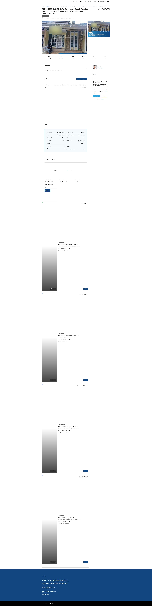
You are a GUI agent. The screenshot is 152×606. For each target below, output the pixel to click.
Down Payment (62, 179)
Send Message (96, 96)
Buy (81, 1)
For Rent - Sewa (61, 424)
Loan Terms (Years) (49, 184)
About (76, 1)
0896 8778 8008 (103, 1)
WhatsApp (100, 99)
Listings (89, 1)
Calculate (47, 190)
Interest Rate (77, 179)
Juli (60, 250)
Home (72, 1)
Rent (84, 1)
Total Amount (48, 179)
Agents (94, 1)
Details (85, 289)
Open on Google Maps (82, 78)
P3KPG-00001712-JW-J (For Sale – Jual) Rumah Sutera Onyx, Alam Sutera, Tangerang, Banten (79, 335)
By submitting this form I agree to (101, 92)
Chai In (61, 523)
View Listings (100, 68)
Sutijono (61, 432)
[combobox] (100, 89)
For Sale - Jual (45, 15)
